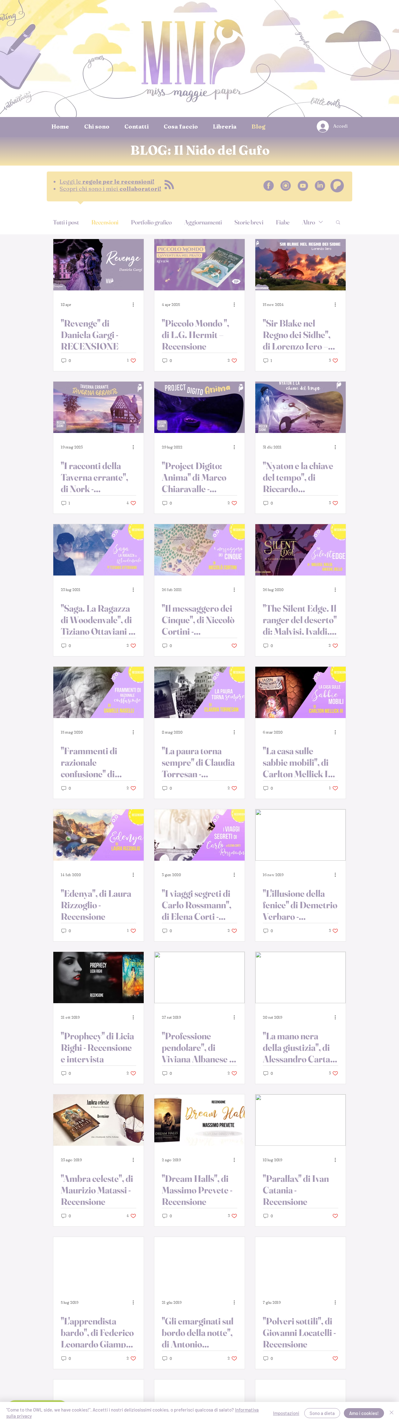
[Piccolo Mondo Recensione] (199, 264)
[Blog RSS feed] (169, 185)
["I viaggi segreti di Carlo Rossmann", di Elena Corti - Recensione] (199, 835)
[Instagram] (285, 185)
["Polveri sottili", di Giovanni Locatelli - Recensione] (300, 1262)
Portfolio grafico (151, 222)
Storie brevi (248, 222)
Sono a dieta (322, 1413)
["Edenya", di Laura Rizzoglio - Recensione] (98, 835)
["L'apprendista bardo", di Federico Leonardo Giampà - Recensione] (98, 1262)
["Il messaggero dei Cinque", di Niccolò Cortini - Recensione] (199, 550)
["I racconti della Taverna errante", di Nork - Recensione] (98, 407)
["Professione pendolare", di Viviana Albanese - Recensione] (199, 977)
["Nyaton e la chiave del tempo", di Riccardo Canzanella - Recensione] (300, 407)
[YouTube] (303, 185)
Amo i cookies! (364, 1413)
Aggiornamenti (203, 222)
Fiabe (283, 222)
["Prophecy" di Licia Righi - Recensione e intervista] (98, 977)
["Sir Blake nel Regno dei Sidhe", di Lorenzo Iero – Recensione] (300, 264)
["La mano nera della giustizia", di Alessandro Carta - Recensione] (300, 977)
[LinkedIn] (320, 185)
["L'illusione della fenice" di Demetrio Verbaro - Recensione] (300, 835)
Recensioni (104, 222)
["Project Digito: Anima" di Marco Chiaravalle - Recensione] (199, 407)
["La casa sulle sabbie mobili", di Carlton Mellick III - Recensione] (300, 692)
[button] (338, 222)
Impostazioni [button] (286, 1413)
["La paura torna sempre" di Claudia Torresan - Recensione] (199, 692)
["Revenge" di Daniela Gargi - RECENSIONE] (98, 264)
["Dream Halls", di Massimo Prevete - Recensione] (199, 1120)
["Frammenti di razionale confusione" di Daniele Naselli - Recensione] (98, 692)
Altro (308, 222)
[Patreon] (337, 185)
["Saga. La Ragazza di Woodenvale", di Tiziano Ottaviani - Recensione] (98, 550)
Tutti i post (66, 222)
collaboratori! (110, 188)
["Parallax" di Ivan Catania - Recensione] (300, 1120)
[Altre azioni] (135, 304)
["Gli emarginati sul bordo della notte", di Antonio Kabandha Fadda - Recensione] (199, 1262)
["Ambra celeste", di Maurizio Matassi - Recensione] (98, 1120)
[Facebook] (268, 185)
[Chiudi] (391, 1413)
